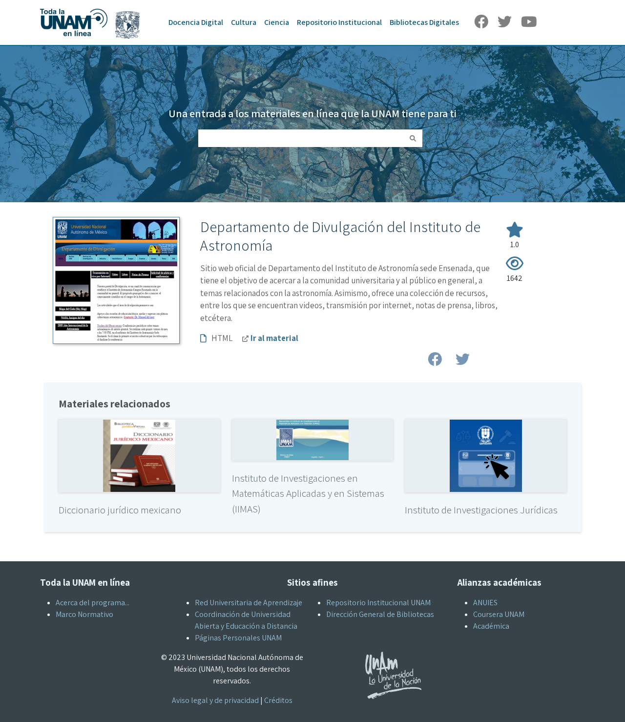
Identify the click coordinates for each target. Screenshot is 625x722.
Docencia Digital (195, 22)
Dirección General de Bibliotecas (380, 614)
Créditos (278, 700)
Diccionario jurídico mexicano (120, 509)
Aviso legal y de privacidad (215, 700)
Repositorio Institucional (339, 22)
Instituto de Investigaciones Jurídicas (481, 509)
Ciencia (276, 22)
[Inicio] (94, 8)
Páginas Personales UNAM (238, 638)
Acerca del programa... (92, 602)
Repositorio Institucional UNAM (378, 602)
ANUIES (485, 602)
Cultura (243, 22)
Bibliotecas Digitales (424, 22)
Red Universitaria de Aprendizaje (248, 602)
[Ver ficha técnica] (139, 455)
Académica (491, 626)
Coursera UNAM (498, 614)
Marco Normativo (84, 614)
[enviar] (413, 138)
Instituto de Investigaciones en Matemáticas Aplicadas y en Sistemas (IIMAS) (308, 493)
